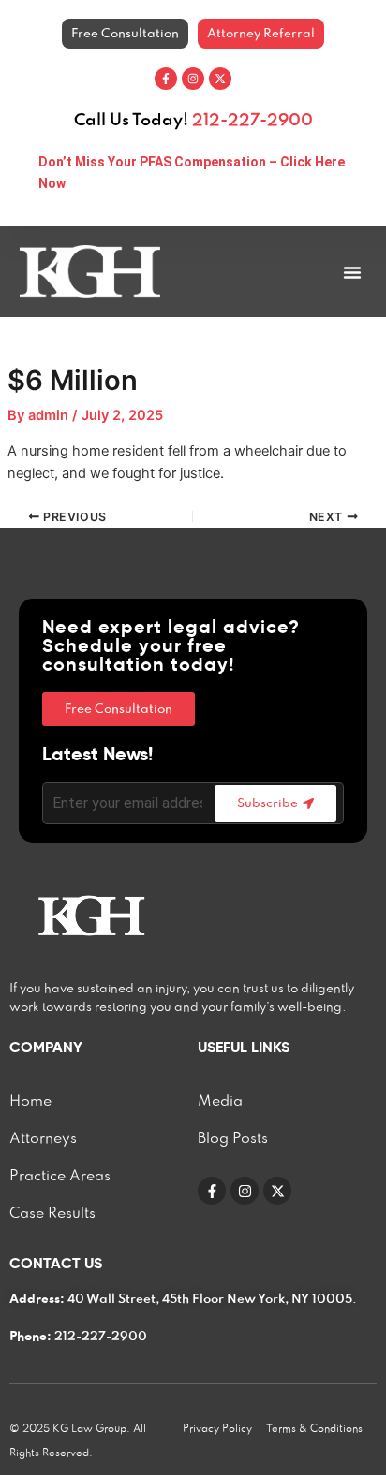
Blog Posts (233, 1139)
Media (220, 1101)
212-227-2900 (252, 120)
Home (30, 1101)
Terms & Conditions (314, 1429)
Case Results (52, 1214)
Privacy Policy (217, 1429)
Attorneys (43, 1139)
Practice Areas (60, 1176)
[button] (352, 272)
